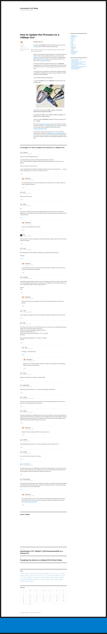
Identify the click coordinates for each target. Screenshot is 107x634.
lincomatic (22, 44)
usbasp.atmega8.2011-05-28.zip (40, 128)
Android (27, 573)
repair (40, 579)
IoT (46, 575)
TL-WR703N (22, 581)
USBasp (28, 49)
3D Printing (73, 35)
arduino (21, 49)
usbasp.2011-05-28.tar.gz (45, 60)
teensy (52, 579)
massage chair (29, 577)
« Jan (29, 604)
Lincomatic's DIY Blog (29, 8)
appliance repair (74, 36)
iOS (44, 575)
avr (49, 573)
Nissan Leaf (38, 577)
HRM (38, 575)
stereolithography (74, 51)
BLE (56, 573)
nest (34, 577)
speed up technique (37, 57)
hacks (72, 42)
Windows (31, 581)
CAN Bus (62, 573)
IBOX (41, 575)
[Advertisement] (53, 25)
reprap (43, 579)
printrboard (61, 577)
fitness (72, 41)
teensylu (55, 579)
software (72, 50)
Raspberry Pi (35, 579)
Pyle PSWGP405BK (28, 579)
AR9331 (31, 573)
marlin (24, 577)
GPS (36, 575)
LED (64, 575)
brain (59, 573)
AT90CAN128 (40, 573)
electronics (32, 575)
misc (72, 43)
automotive (73, 37)
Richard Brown (26, 464)
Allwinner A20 (22, 573)
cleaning (22, 575)
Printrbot (22, 579)
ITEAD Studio (57, 575)
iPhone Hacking (51, 575)
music (72, 45)
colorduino (27, 575)
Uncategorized (74, 52)
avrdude (35, 46)
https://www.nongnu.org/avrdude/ (29, 501)
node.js (42, 577)
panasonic (56, 577)
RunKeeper (47, 579)
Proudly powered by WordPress (35, 612)
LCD (61, 575)
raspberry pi (73, 48)
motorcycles (73, 44)
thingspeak (60, 579)
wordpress (73, 53)
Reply (22, 173)
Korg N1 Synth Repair (75, 68)
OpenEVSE (47, 577)
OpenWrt (51, 577)
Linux (21, 577)
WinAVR (55, 125)
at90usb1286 (46, 573)
